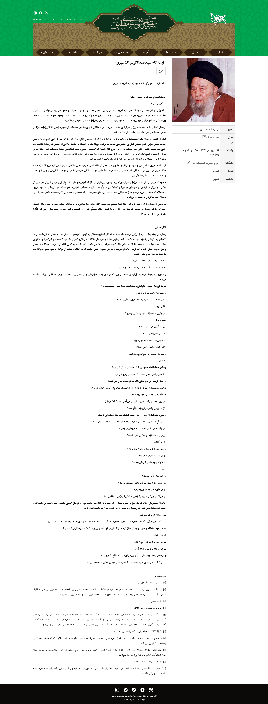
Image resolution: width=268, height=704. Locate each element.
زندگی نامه (146, 53)
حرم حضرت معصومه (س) (204, 163)
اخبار (220, 53)
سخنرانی (195, 53)
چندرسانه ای (49, 53)
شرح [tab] (161, 70)
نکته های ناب (121, 53)
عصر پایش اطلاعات (128, 699)
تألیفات (73, 53)
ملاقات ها (97, 53)
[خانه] (134, 32)
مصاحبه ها (171, 53)
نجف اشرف (212, 137)
